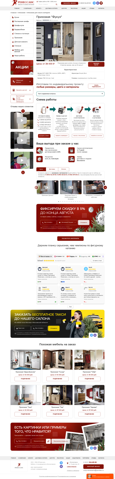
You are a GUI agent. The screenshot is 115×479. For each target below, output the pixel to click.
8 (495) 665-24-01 (84, 1)
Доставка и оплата (51, 8)
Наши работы (19, 55)
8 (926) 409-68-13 (84, 5)
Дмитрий (68, 267)
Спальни (17, 46)
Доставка (52, 169)
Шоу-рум (64, 8)
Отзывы (92, 8)
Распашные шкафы (21, 21)
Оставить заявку (44, 135)
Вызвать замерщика (62, 135)
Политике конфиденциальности (49, 228)
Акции (84, 8)
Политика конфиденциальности (48, 476)
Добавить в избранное (73, 470)
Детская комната (20, 42)
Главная (16, 8)
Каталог (38, 8)
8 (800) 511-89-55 (85, 3)
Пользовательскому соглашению (64, 228)
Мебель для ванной (19, 50)
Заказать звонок (69, 3)
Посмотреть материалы (70, 238)
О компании (27, 8)
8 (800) (90, 462)
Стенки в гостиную (21, 33)
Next (23, 172)
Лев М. (90, 267)
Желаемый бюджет (67, 222)
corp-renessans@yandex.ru (93, 470)
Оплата (63, 169)
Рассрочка (74, 8)
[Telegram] (94, 3)
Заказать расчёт (96, 64)
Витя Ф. (91, 287)
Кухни (16, 17)
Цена (41, 169)
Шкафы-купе (19, 25)
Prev (23, 111)
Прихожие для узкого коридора (38, 12)
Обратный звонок (93, 466)
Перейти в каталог (96, 135)
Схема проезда (71, 466)
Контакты (101, 8)
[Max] (97, 3)
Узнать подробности (96, 86)
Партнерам (86, 458)
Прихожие (21, 12)
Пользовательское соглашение (67, 476)
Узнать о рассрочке (79, 135)
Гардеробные (19, 29)
